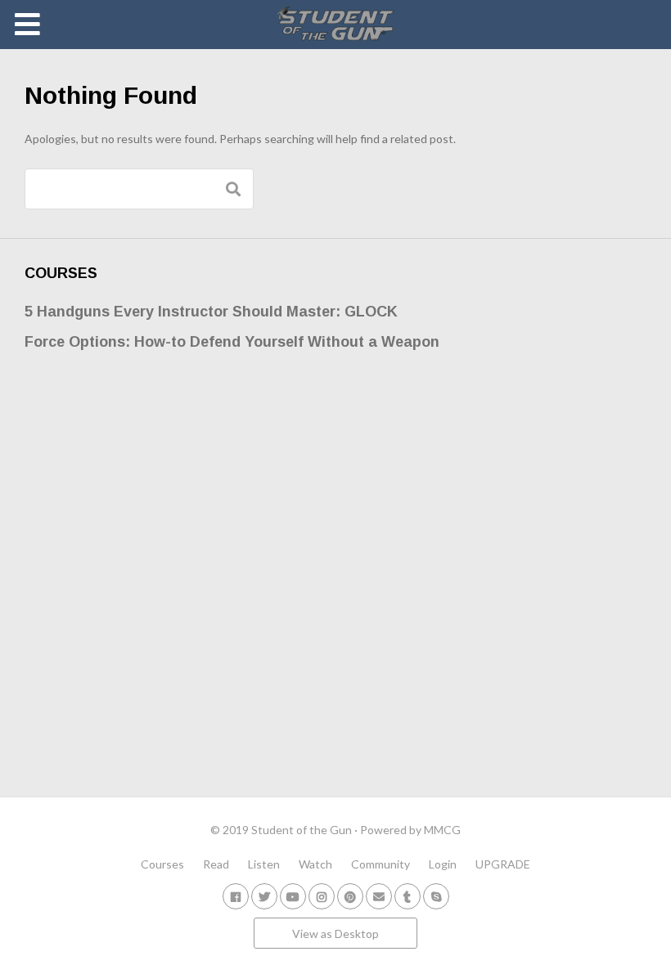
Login (443, 864)
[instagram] (321, 896)
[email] (379, 896)
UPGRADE (502, 864)
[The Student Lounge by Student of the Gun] (335, 24)
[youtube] (293, 896)
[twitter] (264, 896)
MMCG (442, 830)
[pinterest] (350, 896)
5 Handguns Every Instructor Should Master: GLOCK (211, 311)
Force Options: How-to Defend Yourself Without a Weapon (232, 342)
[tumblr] (407, 896)
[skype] (436, 896)
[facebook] (236, 896)
